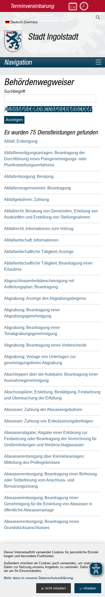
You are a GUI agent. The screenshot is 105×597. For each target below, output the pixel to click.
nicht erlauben (55, 588)
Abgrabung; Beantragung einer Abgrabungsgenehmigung (32, 313)
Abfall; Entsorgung (20, 141)
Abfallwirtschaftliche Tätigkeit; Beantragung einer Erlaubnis (48, 266)
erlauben (90, 588)
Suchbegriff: (15, 91)
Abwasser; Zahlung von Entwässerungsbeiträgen (48, 421)
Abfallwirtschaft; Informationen (31, 240)
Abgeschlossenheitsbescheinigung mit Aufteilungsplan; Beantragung (39, 284)
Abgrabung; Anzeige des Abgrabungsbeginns (45, 298)
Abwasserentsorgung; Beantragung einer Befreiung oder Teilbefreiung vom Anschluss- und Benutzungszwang (50, 480)
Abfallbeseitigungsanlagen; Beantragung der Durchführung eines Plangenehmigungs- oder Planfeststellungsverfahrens (45, 159)
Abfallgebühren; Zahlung (26, 199)
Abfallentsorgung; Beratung (29, 176)
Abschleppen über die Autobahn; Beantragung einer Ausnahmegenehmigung (51, 377)
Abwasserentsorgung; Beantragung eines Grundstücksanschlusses (41, 524)
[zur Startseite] (41, 41)
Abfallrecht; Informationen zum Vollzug (38, 228)
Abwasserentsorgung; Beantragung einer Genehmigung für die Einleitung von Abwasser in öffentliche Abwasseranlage (48, 504)
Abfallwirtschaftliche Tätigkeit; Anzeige (39, 251)
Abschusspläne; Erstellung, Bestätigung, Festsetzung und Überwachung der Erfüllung (52, 395)
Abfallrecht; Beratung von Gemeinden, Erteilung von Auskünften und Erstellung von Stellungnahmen (51, 214)
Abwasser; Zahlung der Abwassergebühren (43, 409)
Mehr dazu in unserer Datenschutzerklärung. (39, 578)
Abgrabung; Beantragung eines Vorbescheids (45, 345)
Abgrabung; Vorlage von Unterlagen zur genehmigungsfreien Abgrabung (40, 359)
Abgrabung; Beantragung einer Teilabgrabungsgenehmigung (32, 330)
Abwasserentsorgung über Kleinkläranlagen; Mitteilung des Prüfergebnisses (44, 459)
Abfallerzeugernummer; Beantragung (37, 188)
